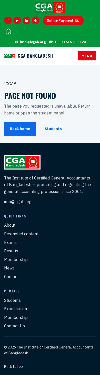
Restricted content (21, 233)
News (9, 267)
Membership (16, 259)
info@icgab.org (18, 201)
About (9, 225)
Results (11, 250)
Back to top (13, 366)
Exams (10, 242)
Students (53, 128)
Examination (15, 308)
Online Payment (60, 20)
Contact (11, 276)
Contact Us (14, 325)
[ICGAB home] (50, 7)
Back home (20, 128)
